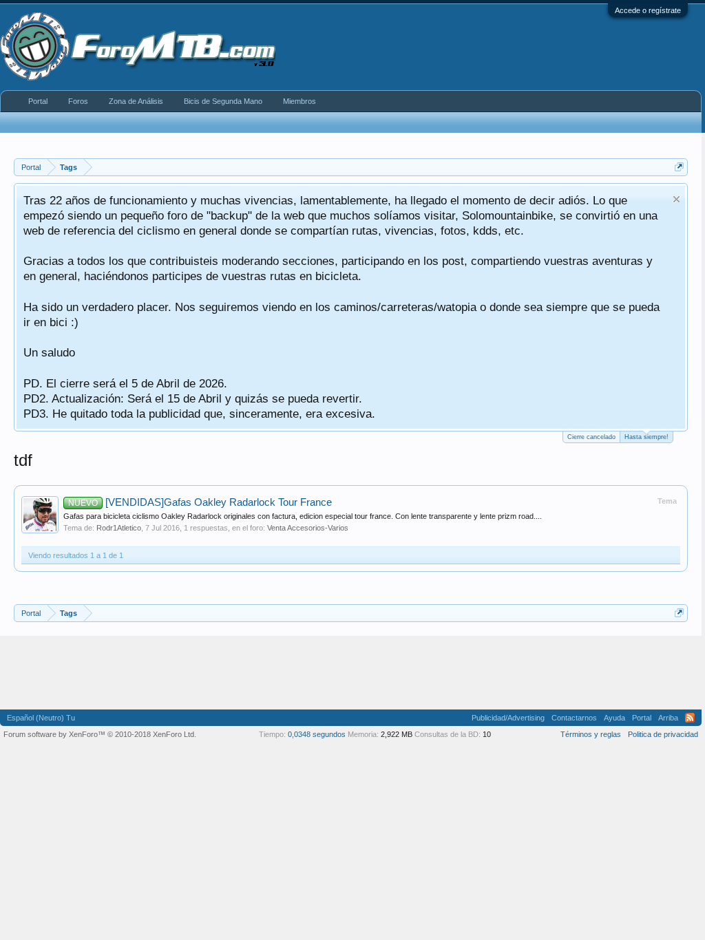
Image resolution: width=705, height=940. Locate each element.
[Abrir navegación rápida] (679, 166)
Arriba (668, 718)
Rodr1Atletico (118, 528)
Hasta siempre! (646, 437)
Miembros (299, 101)
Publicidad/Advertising (508, 718)
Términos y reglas (590, 734)
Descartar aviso (676, 199)
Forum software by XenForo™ (99, 734)
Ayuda (614, 718)
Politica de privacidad (663, 734)
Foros (78, 101)
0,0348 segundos (317, 734)
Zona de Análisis (136, 101)
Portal (38, 101)
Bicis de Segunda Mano (223, 101)
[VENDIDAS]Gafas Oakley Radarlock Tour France (200, 502)
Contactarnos (574, 718)
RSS (690, 718)
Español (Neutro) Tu (41, 718)
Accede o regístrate (648, 10)
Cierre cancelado (591, 437)
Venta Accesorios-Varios (307, 528)
